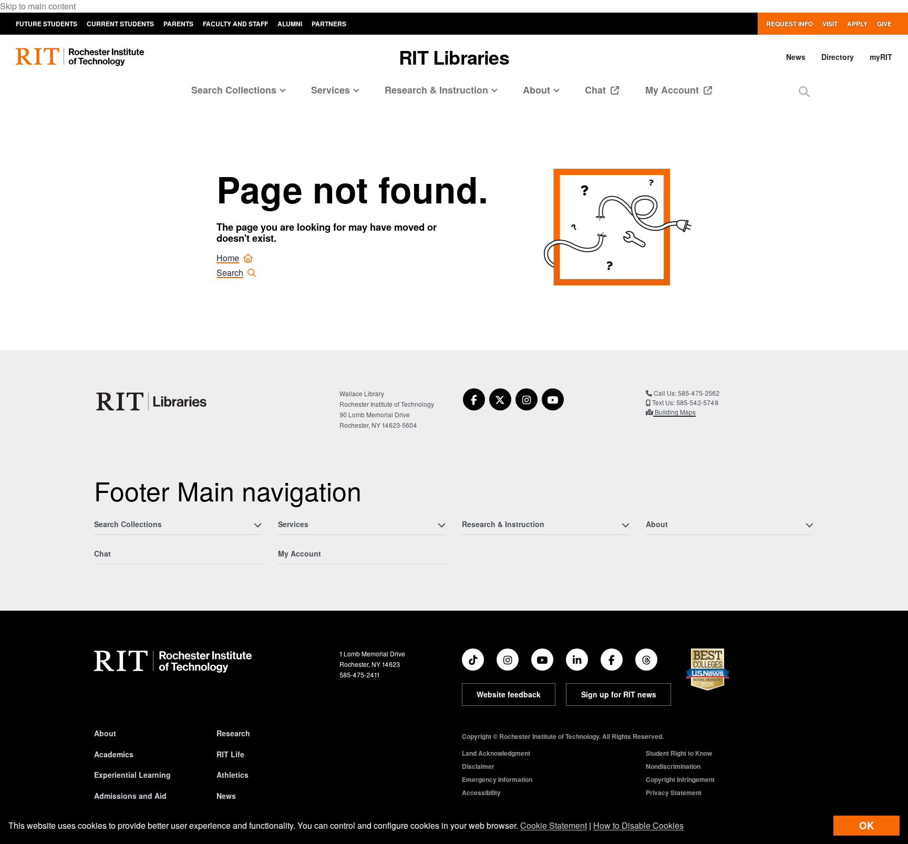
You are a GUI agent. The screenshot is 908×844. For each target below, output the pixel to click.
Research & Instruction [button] (436, 90)
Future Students (46, 23)
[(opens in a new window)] (474, 399)
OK (866, 825)
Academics (113, 754)
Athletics (232, 774)
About (105, 733)
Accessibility (481, 792)
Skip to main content (38, 6)
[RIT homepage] (80, 57)
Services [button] (330, 90)
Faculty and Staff (235, 23)
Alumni (289, 23)
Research (233, 733)
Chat (596, 90)
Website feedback (509, 694)
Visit (830, 23)
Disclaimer (478, 766)
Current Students (120, 23)
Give (884, 23)
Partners (329, 23)
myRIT (881, 57)
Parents (178, 23)
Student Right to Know (679, 753)
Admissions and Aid (130, 795)
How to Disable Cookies (638, 825)
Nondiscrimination (673, 766)
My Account (673, 90)
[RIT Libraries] (152, 401)
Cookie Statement (553, 825)
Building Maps (674, 411)
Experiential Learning (132, 774)
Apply (857, 23)
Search (229, 272)
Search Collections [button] (233, 90)
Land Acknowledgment (496, 753)
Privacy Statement (673, 792)
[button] (804, 91)
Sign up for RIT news (618, 694)
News (796, 57)
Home (227, 258)
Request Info (789, 23)
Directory (837, 57)
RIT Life (230, 754)
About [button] (536, 90)
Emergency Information (497, 779)
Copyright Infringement (680, 779)
